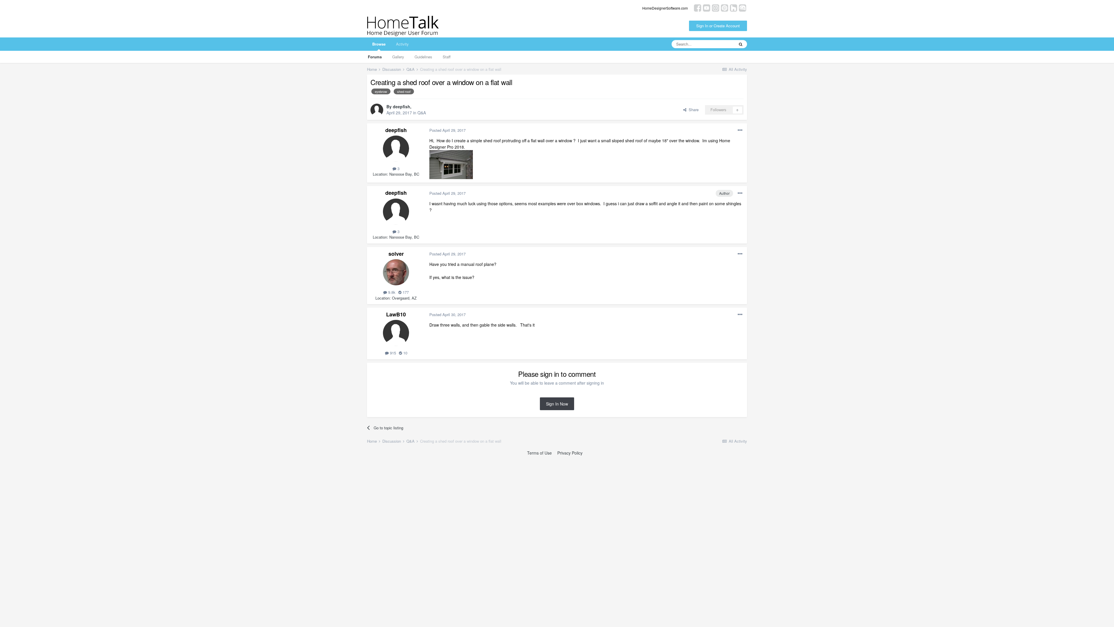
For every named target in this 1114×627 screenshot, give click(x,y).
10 (404, 353)
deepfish (401, 106)
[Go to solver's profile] (396, 272)
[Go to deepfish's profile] (376, 110)
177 (405, 292)
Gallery (398, 57)
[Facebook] (697, 7)
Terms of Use (539, 453)
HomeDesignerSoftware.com (665, 8)
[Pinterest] (724, 7)
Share (692, 109)
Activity (402, 44)
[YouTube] (706, 7)
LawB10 (396, 314)
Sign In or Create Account (718, 25)
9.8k (391, 292)
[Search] (740, 44)
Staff (447, 57)
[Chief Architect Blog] (742, 7)
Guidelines (423, 57)
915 (392, 353)
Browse (379, 44)
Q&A (421, 113)
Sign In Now (557, 404)
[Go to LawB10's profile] (396, 333)
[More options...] (740, 130)
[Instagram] (715, 7)
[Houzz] (733, 7)
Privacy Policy (570, 453)
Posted (447, 130)
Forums (375, 57)
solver (396, 253)
